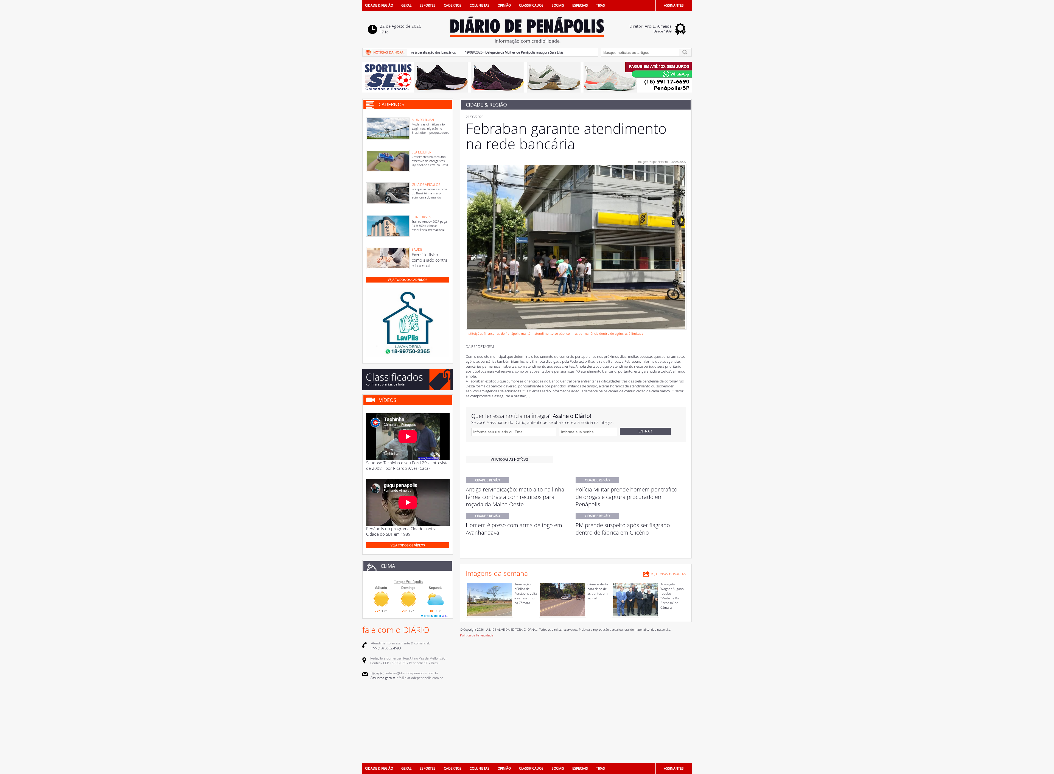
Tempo (399, 582)
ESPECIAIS (580, 5)
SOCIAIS (558, 5)
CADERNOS (452, 5)
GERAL (406, 5)
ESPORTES (428, 5)
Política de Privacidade (477, 635)
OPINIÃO (504, 5)
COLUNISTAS (479, 5)
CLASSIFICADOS (531, 5)
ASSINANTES (674, 5)
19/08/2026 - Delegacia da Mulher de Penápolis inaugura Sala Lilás (490, 52)
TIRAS (600, 5)
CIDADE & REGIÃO (379, 5)
